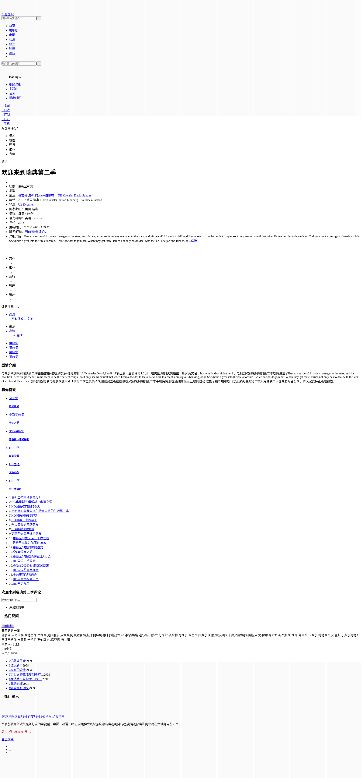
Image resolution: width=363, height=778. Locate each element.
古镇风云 (24, 561)
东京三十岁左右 (31, 538)
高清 (12, 314)
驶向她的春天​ (25, 506)
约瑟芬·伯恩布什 (46, 195)
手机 (6, 123)
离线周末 (31, 565)
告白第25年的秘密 (19, 439)
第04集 (13, 343)
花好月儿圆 (26, 570)
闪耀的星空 (24, 515)
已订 (6, 119)
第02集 (13, 352)
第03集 (13, 347)
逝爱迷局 (14, 406)
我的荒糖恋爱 (25, 524)
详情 (194, 240)
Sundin (86, 195)
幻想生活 (22, 529)
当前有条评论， (37, 231)
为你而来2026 (29, 542)
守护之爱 (14, 422)
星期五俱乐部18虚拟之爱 (31, 502)
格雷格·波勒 (26, 195)
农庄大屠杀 (15, 489)
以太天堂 (14, 455)
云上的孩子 (24, 520)
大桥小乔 (14, 472)
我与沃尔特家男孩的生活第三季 (40, 511)
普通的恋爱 (26, 533)
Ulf (60, 195)
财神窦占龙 (28, 547)
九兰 (21, 583)
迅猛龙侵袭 (17, 661)
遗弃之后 (23, 551)
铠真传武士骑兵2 (32, 556)
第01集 (13, 356)
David (77, 195)
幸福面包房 (26, 579)
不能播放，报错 (21, 318)
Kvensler (68, 195)
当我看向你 (25, 574)
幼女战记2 (25, 497)
